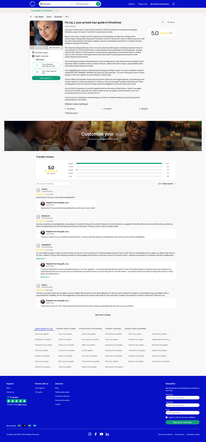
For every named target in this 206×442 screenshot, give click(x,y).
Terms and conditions (165, 434)
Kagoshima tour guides (114, 345)
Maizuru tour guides (136, 361)
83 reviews (51, 173)
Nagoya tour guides (42, 356)
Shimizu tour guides (136, 339)
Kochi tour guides (41, 350)
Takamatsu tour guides (90, 361)
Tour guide (38, 392)
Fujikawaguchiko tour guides (162, 339)
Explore (132, 4)
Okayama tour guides (66, 350)
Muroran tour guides (66, 361)
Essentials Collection (62, 396)
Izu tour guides (87, 350)
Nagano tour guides (159, 350)
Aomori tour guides (159, 356)
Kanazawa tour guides (90, 339)
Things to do (142, 4)
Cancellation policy (193, 434)
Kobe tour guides (135, 334)
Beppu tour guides (65, 356)
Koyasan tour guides (89, 356)
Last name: (169, 402)
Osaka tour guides (89, 334)
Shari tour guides (111, 361)
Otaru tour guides (41, 361)
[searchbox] (54, 183)
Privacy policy (179, 434)
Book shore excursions (160, 4)
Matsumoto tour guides (114, 367)
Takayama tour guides (113, 350)
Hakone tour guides (159, 334)
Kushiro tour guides (89, 367)
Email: (168, 410)
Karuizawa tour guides (113, 356)
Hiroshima (58, 16)
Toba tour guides (64, 367)
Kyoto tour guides (42, 334)
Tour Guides (39, 16)
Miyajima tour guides (136, 356)
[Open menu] (173, 4)
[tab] (44, 328)
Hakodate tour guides (137, 350)
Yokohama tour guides (43, 345)
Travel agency (40, 388)
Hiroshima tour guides (113, 334)
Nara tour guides (111, 339)
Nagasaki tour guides (43, 339)
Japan (49, 16)
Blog (56, 388)
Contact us (10, 392)
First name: (169, 395)
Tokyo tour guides (65, 334)
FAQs (8, 388)
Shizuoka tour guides (160, 345)
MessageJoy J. (46, 78)
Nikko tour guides (88, 345)
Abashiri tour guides (42, 367)
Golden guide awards (62, 392)
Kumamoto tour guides (161, 361)
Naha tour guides (64, 339)
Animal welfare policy (62, 400)
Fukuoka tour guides (136, 345)
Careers (58, 404)
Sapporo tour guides (66, 345)
